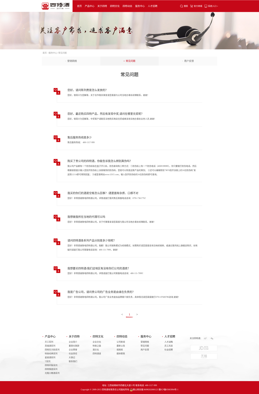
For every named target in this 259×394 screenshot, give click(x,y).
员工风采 (168, 346)
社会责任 (73, 353)
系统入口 (212, 6)
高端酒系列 (50, 346)
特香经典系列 (51, 353)
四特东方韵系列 (52, 350)
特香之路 (97, 346)
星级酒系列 (50, 357)
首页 (79, 6)
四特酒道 (97, 353)
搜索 (186, 6)
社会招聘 (168, 350)
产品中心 (89, 6)
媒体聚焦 (121, 353)
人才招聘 (152, 6)
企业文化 (97, 342)
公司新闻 (121, 342)
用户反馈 (189, 61)
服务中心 (140, 6)
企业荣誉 (73, 350)
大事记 (72, 357)
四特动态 (127, 6)
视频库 (120, 350)
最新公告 (121, 346)
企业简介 (73, 342)
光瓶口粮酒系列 (52, 373)
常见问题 (130, 61)
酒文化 (96, 350)
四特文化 (115, 6)
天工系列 (49, 342)
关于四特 (102, 6)
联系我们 (73, 361)
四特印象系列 (51, 365)
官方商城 (198, 6)
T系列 (47, 361)
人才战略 (168, 342)
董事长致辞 (74, 346)
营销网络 (72, 61)
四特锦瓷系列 (51, 369)
